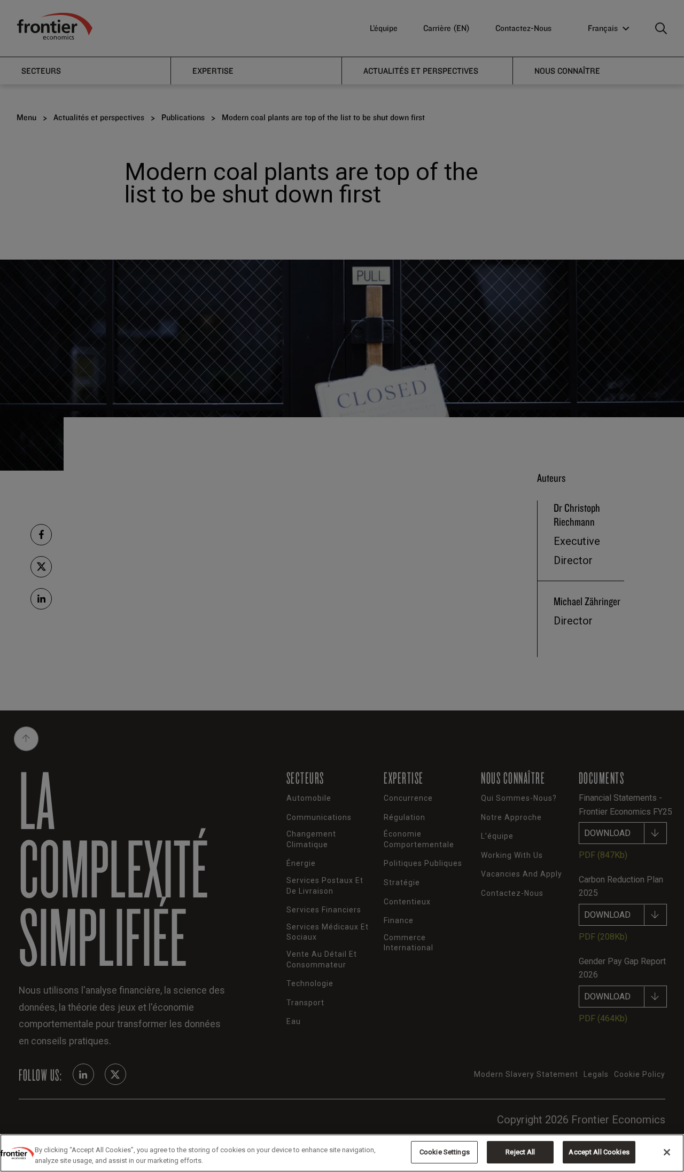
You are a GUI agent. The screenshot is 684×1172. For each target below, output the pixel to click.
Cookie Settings (444, 1152)
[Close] (667, 1152)
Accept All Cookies (599, 1152)
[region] (342, 1153)
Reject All (520, 1152)
